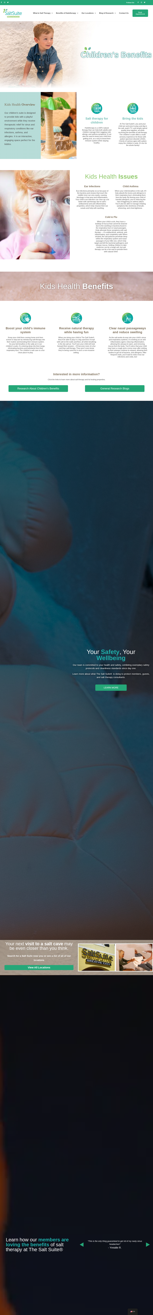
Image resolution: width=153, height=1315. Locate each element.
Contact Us (124, 13)
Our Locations (88, 13)
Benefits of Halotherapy (66, 13)
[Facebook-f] (1, 2)
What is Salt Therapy (42, 13)
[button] (81, 1244)
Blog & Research (106, 13)
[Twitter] (7, 2)
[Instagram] (4, 2)
